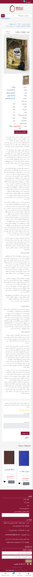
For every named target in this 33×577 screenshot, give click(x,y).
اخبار (28, 505)
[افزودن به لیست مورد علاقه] (4, 482)
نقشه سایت (26, 499)
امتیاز (28, 407)
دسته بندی (19, 575)
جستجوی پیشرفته (5, 18)
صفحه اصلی (28, 575)
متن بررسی (26, 422)
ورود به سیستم (5, 575)
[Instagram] (28, 564)
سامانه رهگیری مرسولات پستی (21, 512)
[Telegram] (31, 564)
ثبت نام (28, 561)
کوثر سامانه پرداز (10, 570)
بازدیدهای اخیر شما (24, 509)
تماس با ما (26, 502)
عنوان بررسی (26, 413)
